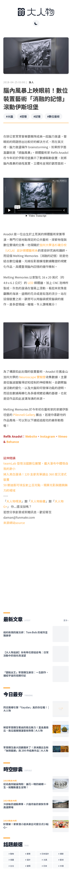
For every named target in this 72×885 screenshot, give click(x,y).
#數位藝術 (53, 116)
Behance (12, 441)
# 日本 (44, 865)
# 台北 (11, 865)
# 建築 (27, 865)
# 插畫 (11, 859)
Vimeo (62, 436)
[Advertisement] (36, 566)
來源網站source (14, 522)
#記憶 (37, 116)
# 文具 (44, 859)
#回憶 (23, 116)
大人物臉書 (38, 501)
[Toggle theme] (36, 23)
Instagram (47, 436)
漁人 (31, 82)
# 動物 (11, 853)
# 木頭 (61, 865)
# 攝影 (61, 853)
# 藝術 (61, 859)
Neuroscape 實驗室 (32, 377)
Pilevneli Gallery (24, 414)
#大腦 (9, 116)
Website (31, 436)
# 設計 (27, 859)
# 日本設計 (44, 853)
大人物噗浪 (13, 501)
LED (30, 282)
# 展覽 (27, 853)
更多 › (66, 620)
